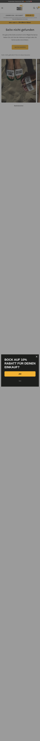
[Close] (36, 356)
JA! (20, 374)
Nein (20, 381)
